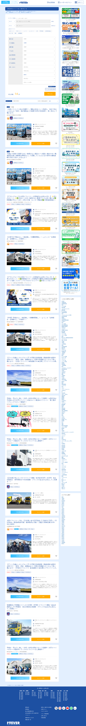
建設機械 (63, 404)
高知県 (60, 701)
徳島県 (60, 697)
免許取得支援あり (48, 31)
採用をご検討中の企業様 (46, 707)
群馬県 (28, 694)
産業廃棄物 (20, 33)
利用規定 (27, 709)
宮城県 (22, 695)
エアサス (63, 328)
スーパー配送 (64, 361)
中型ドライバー (19, 31)
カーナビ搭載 (64, 356)
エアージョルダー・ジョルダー (68, 432)
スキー (63, 464)
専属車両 (63, 332)
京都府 (63, 529)
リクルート (27, 715)
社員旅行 (63, 443)
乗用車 (63, 484)
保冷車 (63, 376)
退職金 (63, 317)
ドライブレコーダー (66, 308)
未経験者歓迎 (64, 303)
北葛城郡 (63, 542)
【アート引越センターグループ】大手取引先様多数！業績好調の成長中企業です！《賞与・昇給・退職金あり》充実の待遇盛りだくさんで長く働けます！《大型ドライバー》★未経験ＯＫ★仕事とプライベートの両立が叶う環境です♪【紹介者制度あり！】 (31, 360)
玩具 (62, 437)
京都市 (63, 531)
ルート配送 (64, 323)
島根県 (60, 693)
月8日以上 (64, 318)
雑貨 (62, 345)
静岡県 (47, 693)
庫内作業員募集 (65, 425)
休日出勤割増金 (65, 325)
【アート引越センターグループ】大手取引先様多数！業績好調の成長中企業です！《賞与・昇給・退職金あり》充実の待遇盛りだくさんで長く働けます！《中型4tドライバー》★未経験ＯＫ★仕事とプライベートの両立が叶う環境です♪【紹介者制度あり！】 (31, 567)
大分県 (66, 696)
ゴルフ (63, 388)
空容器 (63, 401)
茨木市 (63, 505)
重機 (62, 457)
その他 (63, 377)
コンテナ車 (64, 450)
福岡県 (66, 692)
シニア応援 (64, 306)
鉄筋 (62, 366)
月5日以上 (64, 371)
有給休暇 (63, 307)
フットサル (64, 454)
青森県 (22, 693)
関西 (62, 497)
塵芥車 (63, 448)
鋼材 (62, 374)
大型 (37, 31)
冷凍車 (63, 341)
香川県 (60, 699)
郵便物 (63, 398)
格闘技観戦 (64, 469)
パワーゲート (64, 338)
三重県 (47, 695)
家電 (62, 406)
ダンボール (64, 385)
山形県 (22, 697)
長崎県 (66, 694)
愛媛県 (60, 700)
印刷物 (63, 449)
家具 (62, 415)
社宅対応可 (64, 439)
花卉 (62, 481)
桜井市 (63, 543)
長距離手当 (64, 351)
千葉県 (34, 693)
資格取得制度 (64, 312)
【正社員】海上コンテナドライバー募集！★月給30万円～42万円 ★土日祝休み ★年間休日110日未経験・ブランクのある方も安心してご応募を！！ (32, 479)
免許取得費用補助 (65, 320)
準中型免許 (41, 31)
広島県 (60, 695)
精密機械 (63, 409)
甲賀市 (63, 537)
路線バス (63, 487)
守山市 (63, 539)
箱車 (62, 336)
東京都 (34, 694)
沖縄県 (66, 700)
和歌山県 (53, 697)
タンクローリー (31, 31)
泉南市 (63, 512)
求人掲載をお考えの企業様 (5, 2)
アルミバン (64, 471)
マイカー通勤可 (65, 462)
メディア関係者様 (45, 713)
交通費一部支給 (65, 330)
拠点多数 (63, 331)
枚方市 (63, 504)
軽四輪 (63, 420)
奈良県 (63, 541)
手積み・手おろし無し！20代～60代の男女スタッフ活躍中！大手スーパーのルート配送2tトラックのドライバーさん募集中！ (31, 440)
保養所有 (63, 458)
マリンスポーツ (65, 472)
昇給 (62, 304)
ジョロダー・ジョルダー (66, 367)
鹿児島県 (66, 699)
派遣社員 (63, 395)
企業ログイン (80, 2)
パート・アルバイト (66, 389)
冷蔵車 (63, 342)
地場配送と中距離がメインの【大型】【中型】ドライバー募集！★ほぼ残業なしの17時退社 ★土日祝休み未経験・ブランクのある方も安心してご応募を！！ (31, 607)
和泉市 (63, 510)
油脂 (62, 424)
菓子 (62, 414)
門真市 (63, 502)
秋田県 (22, 696)
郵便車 (63, 428)
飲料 (62, 355)
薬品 (62, 423)
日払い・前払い (65, 394)
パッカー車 (64, 360)
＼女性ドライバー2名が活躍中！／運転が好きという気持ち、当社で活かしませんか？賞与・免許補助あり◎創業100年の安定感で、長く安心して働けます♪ (32, 111)
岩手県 (22, 694)
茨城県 (28, 692)
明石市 (63, 527)
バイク (63, 461)
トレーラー (25, 31)
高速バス (63, 488)
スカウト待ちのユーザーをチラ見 (14, 2)
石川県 (41, 694)
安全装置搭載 (64, 316)
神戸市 (63, 523)
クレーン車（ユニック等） (67, 440)
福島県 (22, 699)
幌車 (62, 476)
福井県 (41, 695)
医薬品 (63, 405)
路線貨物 (63, 445)
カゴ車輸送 (64, 344)
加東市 (63, 528)
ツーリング (64, 466)
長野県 (41, 697)
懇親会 (63, 399)
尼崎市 (63, 524)
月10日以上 (64, 400)
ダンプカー (64, 434)
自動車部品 (64, 379)
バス (62, 478)
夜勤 (15, 33)
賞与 (62, 313)
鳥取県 (60, 692)
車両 (62, 438)
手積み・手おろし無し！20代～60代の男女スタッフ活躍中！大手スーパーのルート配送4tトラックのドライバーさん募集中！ (31, 648)
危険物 (63, 452)
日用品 (63, 354)
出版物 (63, 430)
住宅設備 (63, 447)
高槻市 (63, 503)
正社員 (63, 301)
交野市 (63, 514)
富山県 (41, 693)
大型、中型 (11, 33)
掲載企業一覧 (28, 719)
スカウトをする (44, 711)
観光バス (63, 483)
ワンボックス (64, 477)
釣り (62, 422)
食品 (62, 322)
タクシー (63, 359)
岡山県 (60, 694)
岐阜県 (47, 692)
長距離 (63, 362)
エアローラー (64, 459)
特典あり (63, 349)
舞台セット (64, 479)
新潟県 (41, 692)
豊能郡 (63, 520)
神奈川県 (34, 695)
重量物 (63, 396)
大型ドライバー (11, 31)
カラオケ (63, 468)
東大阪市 (63, 500)
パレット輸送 (64, 335)
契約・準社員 (64, 340)
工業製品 (63, 375)
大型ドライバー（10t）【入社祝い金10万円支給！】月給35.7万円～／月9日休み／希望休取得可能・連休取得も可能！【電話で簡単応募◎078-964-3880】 (32, 522)
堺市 (62, 507)
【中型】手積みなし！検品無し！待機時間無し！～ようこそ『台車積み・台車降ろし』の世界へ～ (30, 318)
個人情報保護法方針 (29, 711)
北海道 (22, 692)
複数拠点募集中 (65, 326)
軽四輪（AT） (64, 419)
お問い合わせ (44, 715)
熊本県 (66, 695)
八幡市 (63, 532)
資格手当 (63, 372)
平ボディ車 (64, 357)
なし (62, 442)
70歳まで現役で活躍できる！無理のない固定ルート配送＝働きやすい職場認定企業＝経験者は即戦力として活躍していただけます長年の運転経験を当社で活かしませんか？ (31, 155)
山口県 (60, 696)
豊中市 (63, 513)
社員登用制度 (64, 346)
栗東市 (63, 536)
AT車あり (63, 321)
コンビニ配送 (64, 380)
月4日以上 (64, 390)
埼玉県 (34, 692)
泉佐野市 (63, 519)
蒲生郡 (63, 538)
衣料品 (63, 413)
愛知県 (47, 694)
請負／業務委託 (65, 410)
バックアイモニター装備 (66, 315)
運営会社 (27, 707)
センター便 (64, 350)
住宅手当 (63, 411)
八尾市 (63, 508)
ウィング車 (64, 333)
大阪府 (63, 498)
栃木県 (28, 693)
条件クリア (52, 86)
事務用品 (63, 433)
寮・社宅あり (64, 311)
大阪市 (63, 499)
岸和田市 (63, 515)
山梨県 (41, 696)
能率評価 (63, 347)
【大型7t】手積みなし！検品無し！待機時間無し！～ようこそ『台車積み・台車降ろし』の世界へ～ (31, 238)
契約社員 (63, 408)
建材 (62, 383)
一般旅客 (63, 352)
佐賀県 (66, 693)
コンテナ (63, 444)
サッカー (63, 473)
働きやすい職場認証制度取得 (67, 337)
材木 (62, 386)
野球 (62, 463)
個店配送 (63, 364)
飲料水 (63, 381)
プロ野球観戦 (64, 474)
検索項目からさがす (29, 717)
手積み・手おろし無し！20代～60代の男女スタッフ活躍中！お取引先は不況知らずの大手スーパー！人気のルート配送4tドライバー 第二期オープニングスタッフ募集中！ (31, 400)
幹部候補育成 (64, 369)
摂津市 (63, 509)
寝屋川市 (63, 517)
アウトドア (64, 467)
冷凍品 (63, 370)
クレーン (63, 435)
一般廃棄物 (64, 365)
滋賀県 (63, 534)
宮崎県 (66, 697)
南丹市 (63, 533)
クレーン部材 (64, 427)
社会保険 (63, 393)
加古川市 (63, 526)
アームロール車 (65, 455)
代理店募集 (43, 717)
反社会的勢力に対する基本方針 (32, 713)
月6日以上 (64, 327)
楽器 (62, 429)
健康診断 (63, 310)
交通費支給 (64, 302)
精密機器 (63, 453)
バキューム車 (64, 482)
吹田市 (63, 518)
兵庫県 (63, 522)
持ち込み (63, 418)
